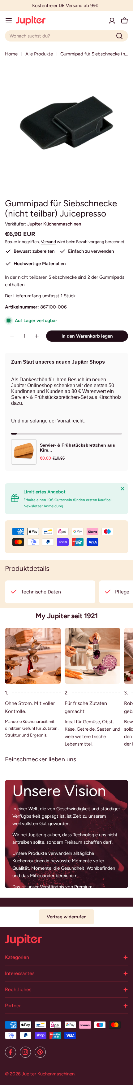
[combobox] (66, 36)
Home (11, 54)
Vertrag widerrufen (66, 917)
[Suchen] (119, 36)
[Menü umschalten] (8, 20)
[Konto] (112, 20)
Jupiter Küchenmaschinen (54, 224)
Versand (48, 241)
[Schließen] (122, 489)
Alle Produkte (39, 54)
